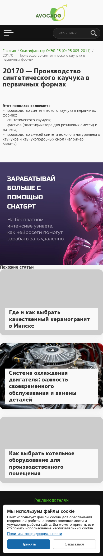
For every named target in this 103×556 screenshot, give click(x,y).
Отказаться (74, 544)
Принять (28, 544)
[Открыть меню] (9, 33)
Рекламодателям (51, 500)
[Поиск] (94, 33)
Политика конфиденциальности (34, 533)
